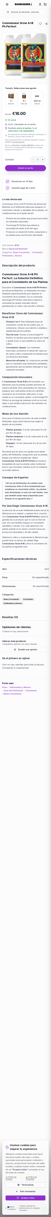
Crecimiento (37, 252)
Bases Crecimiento (21, 252)
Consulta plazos (17, 142)
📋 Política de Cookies (11, 1178)
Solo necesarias (27, 1191)
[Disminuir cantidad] (33, 159)
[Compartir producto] (46, 23)
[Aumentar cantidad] (43, 159)
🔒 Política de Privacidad (31, 1178)
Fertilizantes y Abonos (12, 255)
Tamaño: (20, 88)
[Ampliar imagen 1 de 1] (25, 56)
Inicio (4, 687)
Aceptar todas (27, 1198)
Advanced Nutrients (18, 249)
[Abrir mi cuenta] (40, 4)
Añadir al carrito (25, 168)
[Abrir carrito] (45, 4)
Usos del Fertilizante (13, 690)
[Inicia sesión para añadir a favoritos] (40, 23)
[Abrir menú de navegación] (7, 4)
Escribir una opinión (27, 649)
